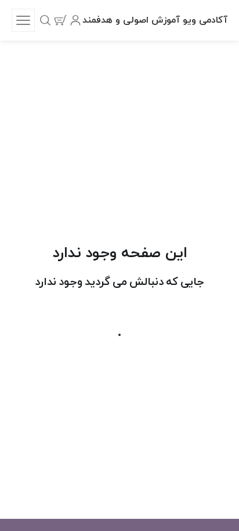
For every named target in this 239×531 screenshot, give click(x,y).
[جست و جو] (45, 20)
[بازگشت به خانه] (119, 335)
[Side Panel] (23, 20)
